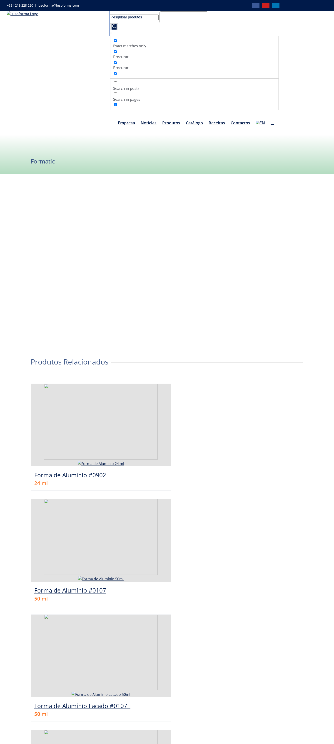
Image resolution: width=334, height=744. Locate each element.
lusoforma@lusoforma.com (58, 5)
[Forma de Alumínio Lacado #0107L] (101, 656)
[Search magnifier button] (114, 26)
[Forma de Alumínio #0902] (101, 425)
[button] (272, 122)
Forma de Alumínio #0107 (70, 590)
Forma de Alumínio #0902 (70, 475)
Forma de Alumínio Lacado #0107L (82, 706)
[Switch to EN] (260, 122)
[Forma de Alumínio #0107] (101, 540)
